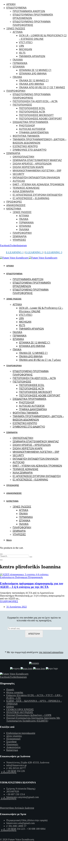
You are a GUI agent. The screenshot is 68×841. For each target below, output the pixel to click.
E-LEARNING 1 (15, 252)
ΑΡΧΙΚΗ (10, 4)
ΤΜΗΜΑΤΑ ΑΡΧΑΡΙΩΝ (32, 56)
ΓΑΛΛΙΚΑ (18, 59)
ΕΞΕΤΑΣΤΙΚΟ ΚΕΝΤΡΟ (25, 146)
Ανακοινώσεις (13, 747)
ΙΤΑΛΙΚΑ (17, 77)
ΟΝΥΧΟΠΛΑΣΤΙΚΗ (23, 156)
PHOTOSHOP (27, 125)
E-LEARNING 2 (34, 252)
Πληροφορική (13, 738)
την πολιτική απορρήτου (51, 652)
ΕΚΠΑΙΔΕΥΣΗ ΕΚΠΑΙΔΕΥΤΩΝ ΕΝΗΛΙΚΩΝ (36, 177)
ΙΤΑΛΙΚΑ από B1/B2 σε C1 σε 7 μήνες (42, 87)
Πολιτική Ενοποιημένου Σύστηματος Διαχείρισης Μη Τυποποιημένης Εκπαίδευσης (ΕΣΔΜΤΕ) (33, 719)
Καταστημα (12, 750)
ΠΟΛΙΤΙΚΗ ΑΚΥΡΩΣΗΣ (19, 712)
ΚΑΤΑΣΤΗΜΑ (13, 208)
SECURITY (18, 174)
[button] (9, 540)
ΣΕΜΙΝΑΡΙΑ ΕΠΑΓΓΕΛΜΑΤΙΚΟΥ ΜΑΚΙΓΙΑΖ (37, 160)
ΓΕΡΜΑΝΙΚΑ (20, 63)
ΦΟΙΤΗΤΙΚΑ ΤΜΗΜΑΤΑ (26, 136)
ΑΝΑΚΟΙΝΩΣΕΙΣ (15, 205)
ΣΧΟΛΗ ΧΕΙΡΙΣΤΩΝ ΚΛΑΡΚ (28, 167)
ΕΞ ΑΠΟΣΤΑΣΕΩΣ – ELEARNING (31, 198)
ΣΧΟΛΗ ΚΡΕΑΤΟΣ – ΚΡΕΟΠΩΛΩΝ (32, 163)
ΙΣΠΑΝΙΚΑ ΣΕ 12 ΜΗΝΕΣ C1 (35, 70)
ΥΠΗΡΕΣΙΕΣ (19, 240)
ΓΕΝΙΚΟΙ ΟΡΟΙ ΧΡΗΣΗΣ (20, 709)
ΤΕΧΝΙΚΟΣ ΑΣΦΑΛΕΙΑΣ (26, 188)
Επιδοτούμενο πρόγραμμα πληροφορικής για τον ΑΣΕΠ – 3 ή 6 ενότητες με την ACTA (31, 585)
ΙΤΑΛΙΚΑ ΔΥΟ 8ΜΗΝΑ (31, 84)
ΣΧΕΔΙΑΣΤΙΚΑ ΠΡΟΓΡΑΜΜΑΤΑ (30, 122)
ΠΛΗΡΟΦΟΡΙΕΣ (9, 601)
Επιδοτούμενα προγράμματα (20, 733)
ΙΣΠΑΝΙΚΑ (19, 66)
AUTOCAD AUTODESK (32, 129)
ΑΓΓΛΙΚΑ (18, 32)
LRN (21, 46)
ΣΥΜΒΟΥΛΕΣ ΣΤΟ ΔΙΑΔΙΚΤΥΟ (29, 150)
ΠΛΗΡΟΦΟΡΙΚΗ (15, 91)
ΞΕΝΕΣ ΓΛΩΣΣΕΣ (15, 28)
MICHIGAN (25, 49)
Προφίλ (10, 689)
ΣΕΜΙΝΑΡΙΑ (13, 153)
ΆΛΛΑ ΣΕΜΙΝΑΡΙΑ (23, 191)
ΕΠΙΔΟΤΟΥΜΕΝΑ (16, 7)
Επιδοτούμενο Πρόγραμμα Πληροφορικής (21, 577)
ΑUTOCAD (19, 181)
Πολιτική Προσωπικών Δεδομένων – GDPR (28, 715)
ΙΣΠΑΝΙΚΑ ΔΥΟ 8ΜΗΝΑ (33, 73)
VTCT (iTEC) (25, 42)
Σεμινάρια (11, 741)
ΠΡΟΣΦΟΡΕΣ (14, 201)
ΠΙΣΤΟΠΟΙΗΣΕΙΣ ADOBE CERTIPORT (40, 118)
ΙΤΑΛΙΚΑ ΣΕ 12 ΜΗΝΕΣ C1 (34, 80)
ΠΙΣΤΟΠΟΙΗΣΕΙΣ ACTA (32, 111)
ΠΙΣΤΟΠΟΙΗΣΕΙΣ (22, 104)
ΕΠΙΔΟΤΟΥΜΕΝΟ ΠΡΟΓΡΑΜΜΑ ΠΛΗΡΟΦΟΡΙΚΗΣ (32, 23)
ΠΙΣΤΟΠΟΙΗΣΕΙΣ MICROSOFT (36, 115)
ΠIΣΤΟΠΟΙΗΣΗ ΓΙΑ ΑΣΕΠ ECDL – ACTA (35, 101)
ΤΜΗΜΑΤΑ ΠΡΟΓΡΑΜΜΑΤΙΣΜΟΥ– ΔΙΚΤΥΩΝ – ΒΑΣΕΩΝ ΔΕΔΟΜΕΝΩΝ (39, 141)
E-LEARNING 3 (53, 252)
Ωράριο (10, 706)
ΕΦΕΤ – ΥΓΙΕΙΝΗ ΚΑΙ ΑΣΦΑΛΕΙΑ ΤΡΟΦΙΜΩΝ (38, 184)
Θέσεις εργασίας (14, 692)
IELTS (22, 52)
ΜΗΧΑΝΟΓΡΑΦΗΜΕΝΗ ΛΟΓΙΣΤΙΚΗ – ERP (37, 170)
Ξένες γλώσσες (14, 736)
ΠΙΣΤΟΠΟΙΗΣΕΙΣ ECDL (32, 108)
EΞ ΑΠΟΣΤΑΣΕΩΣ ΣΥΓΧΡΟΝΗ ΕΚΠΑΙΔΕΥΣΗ (37, 195)
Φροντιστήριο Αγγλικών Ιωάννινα (17, 808)
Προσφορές (12, 744)
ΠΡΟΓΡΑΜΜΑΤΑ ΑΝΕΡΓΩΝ (29, 11)
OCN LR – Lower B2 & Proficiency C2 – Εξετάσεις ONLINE (43, 37)
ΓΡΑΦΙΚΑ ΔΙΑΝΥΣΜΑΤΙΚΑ (34, 132)
